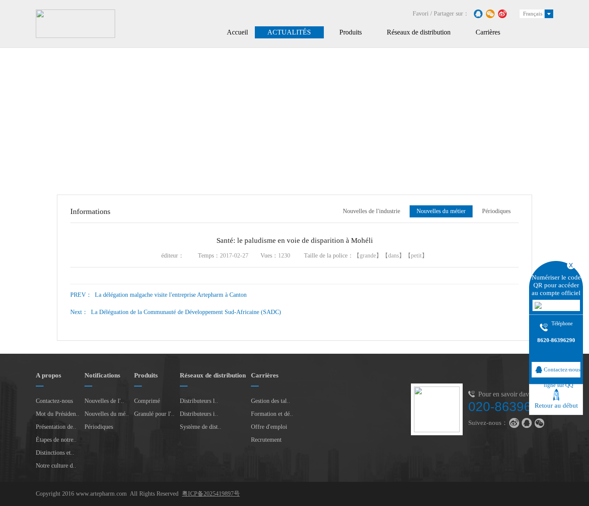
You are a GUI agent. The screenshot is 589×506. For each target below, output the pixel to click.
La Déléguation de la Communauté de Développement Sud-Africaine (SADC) (175, 312)
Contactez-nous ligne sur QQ (562, 371)
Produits (350, 32)
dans (393, 255)
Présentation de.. (56, 427)
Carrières (488, 32)
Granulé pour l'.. (154, 414)
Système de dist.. (200, 427)
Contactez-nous (54, 401)
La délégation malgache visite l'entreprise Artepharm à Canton (158, 295)
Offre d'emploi (269, 427)
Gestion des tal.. (270, 401)
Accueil (237, 32)
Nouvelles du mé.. (107, 414)
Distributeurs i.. (199, 414)
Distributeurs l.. (199, 401)
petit (416, 255)
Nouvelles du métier (441, 211)
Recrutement (266, 440)
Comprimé (147, 401)
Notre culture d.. (56, 465)
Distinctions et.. (55, 452)
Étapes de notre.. (56, 440)
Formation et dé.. (272, 414)
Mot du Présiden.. (57, 414)
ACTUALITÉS (289, 32)
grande (368, 255)
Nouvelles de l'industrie (371, 211)
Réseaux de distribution (419, 32)
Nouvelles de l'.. (104, 401)
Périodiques (496, 211)
